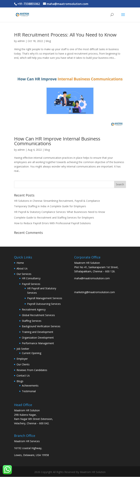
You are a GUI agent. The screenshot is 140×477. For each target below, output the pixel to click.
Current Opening (31, 353)
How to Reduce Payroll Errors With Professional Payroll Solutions (52, 223)
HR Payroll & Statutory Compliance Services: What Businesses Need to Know (59, 212)
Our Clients (23, 364)
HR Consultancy (31, 278)
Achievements (30, 385)
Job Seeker (23, 348)
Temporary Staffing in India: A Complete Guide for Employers (50, 206)
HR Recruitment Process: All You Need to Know (65, 34)
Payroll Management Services (44, 298)
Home (20, 262)
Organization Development (38, 337)
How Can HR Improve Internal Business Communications (57, 141)
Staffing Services (31, 320)
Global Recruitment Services (38, 315)
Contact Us (23, 375)
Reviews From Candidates (32, 370)
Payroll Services (31, 284)
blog (48, 41)
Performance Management (38, 343)
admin (21, 41)
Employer (22, 358)
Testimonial (29, 391)
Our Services (24, 274)
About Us (22, 268)
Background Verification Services (41, 326)
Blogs (20, 381)
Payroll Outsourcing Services (44, 304)
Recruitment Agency (34, 309)
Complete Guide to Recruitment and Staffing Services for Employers (54, 217)
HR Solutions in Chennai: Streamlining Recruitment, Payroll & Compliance (57, 200)
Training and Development (37, 332)
